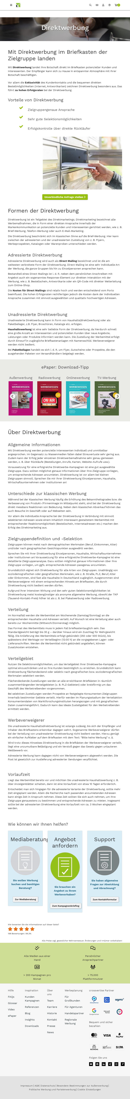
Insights (30, 1019)
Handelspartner (74, 1013)
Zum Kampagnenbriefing (65, 906)
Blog (27, 1013)
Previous (12, 396)
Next (117, 396)
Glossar (12, 1003)
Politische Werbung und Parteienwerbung (52, 1089)
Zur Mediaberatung (25, 899)
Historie (52, 1013)
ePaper (12, 1015)
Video (11, 1009)
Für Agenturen (73, 1006)
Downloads (32, 1025)
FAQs (11, 996)
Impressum (26, 1085)
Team (50, 1000)
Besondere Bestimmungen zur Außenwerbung (82, 1085)
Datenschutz (48, 1085)
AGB (37, 1085)
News (50, 1032)
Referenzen (32, 1006)
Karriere (52, 1006)
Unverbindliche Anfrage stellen (64, 197)
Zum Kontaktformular (105, 899)
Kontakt (52, 1019)
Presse (51, 1025)
